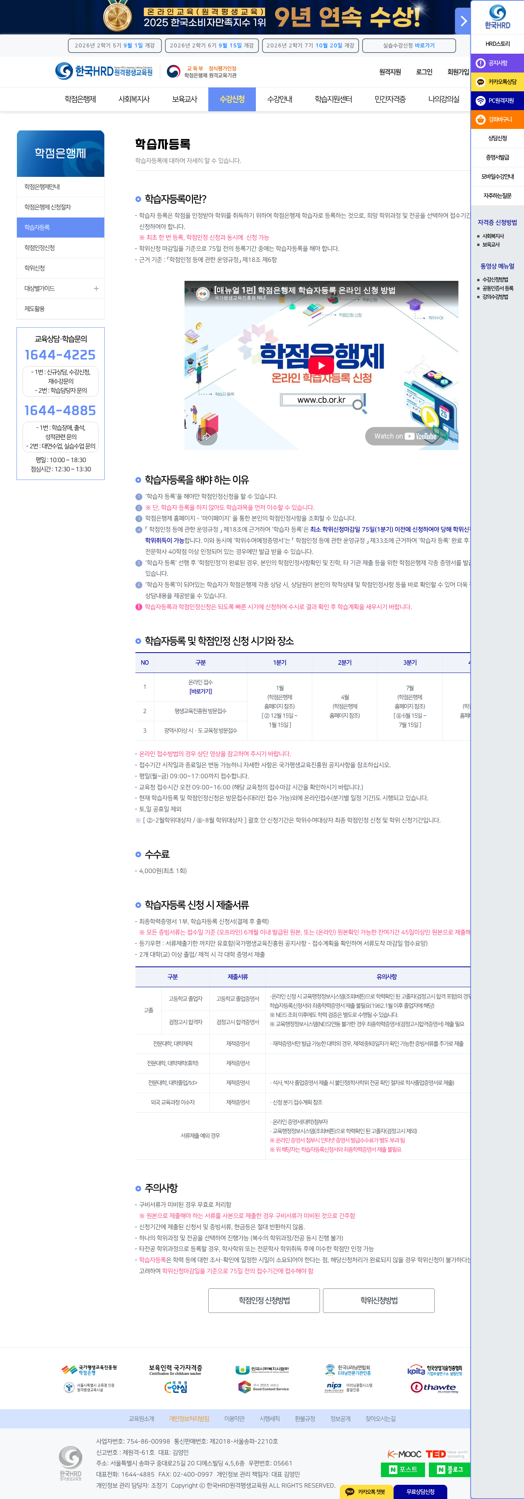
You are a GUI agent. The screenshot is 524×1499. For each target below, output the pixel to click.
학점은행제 (80, 99)
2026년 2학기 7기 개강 (310, 46)
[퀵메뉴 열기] (462, 21)
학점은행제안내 (42, 186)
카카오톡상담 (502, 82)
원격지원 (390, 72)
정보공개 (340, 1418)
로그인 (424, 72)
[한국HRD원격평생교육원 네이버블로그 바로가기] (451, 1470)
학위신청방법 (379, 1300)
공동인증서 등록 (498, 288)
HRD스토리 (498, 44)
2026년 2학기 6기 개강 (212, 46)
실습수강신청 (409, 46)
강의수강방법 (495, 297)
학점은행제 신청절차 (48, 207)
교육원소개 (141, 1418)
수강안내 (279, 99)
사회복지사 (134, 99)
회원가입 (458, 72)
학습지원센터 (333, 99)
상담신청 (497, 138)
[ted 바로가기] (446, 1454)
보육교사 (184, 99)
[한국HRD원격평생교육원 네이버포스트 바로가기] (403, 1470)
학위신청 (34, 268)
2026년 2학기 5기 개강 (115, 46)
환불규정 (305, 1418)
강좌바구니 (500, 119)
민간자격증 (390, 99)
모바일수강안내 (497, 176)
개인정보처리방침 (189, 1418)
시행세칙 (270, 1418)
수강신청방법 (495, 280)
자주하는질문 (497, 196)
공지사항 (498, 63)
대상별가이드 (39, 288)
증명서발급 (497, 157)
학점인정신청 (39, 247)
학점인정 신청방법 (264, 1300)
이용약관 (234, 1418)
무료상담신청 (420, 1492)
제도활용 (34, 308)
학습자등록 (37, 227)
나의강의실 (443, 99)
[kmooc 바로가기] (404, 1454)
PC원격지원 (501, 100)
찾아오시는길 (380, 1418)
